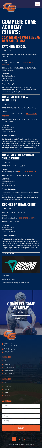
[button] (37, 4)
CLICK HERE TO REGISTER (27, 172)
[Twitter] (19, 439)
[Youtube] (24, 439)
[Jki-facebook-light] (14, 439)
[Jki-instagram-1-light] (30, 439)
